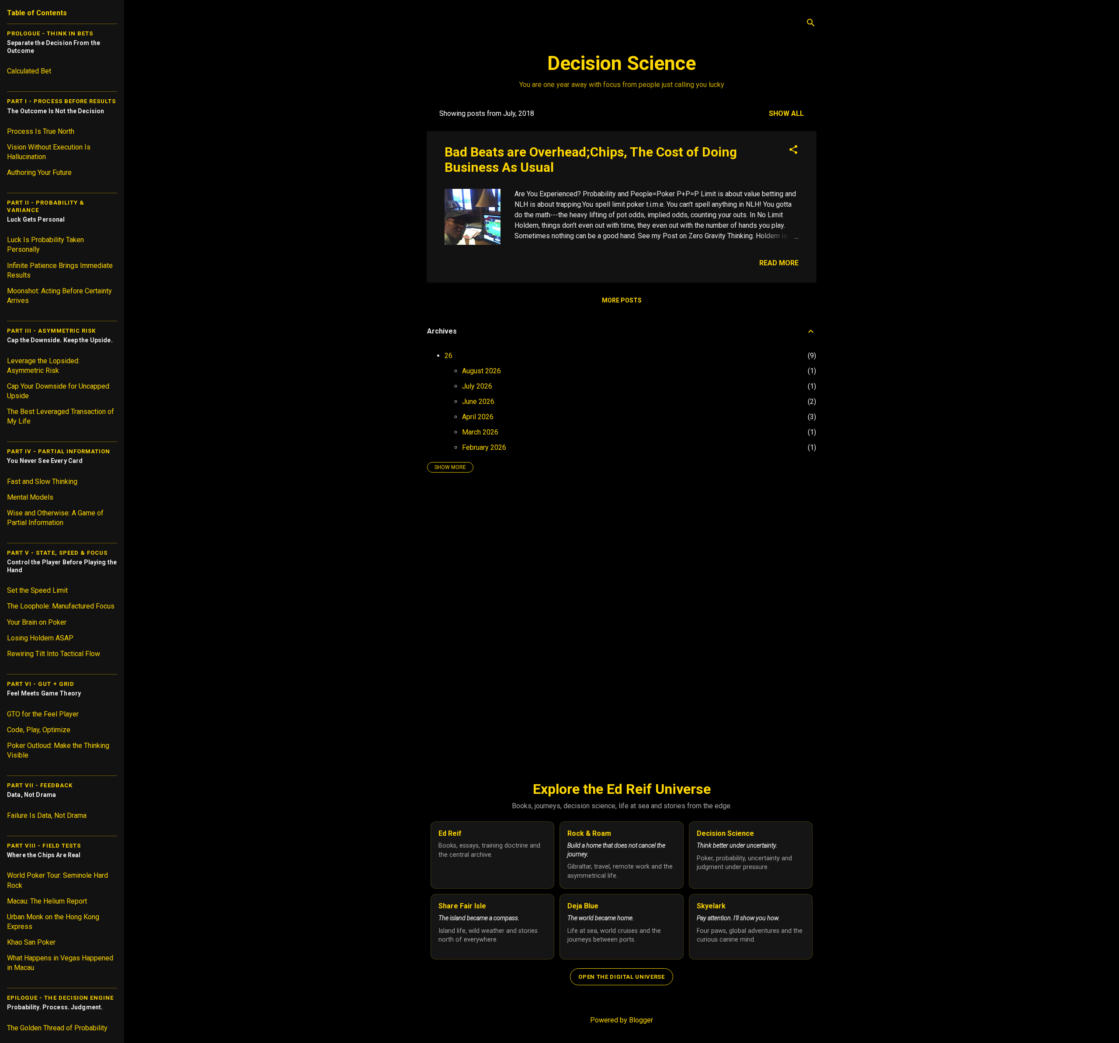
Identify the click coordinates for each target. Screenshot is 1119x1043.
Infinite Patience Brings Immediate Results (60, 270)
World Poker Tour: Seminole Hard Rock (57, 880)
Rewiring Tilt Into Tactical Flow (53, 654)
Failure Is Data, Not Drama (47, 815)
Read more (779, 263)
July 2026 (477, 386)
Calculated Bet (29, 71)
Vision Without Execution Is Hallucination (48, 152)
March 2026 (480, 432)
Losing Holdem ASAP (40, 638)
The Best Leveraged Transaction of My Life (60, 416)
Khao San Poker (31, 942)
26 (448, 355)
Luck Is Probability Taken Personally (45, 245)
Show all (786, 113)
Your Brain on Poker (36, 622)
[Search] (811, 23)
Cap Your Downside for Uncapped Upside (58, 391)
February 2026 (484, 447)
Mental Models (30, 497)
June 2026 (478, 401)
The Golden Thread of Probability (57, 1028)
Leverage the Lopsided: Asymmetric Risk (43, 366)
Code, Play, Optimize (38, 730)
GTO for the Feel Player (43, 714)
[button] (793, 150)
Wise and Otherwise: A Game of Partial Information (55, 518)
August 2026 (481, 371)
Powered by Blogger (621, 1020)
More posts (622, 300)
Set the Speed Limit (37, 590)
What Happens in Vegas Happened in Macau (60, 963)
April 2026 (477, 417)
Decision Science (621, 63)
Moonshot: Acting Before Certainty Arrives (59, 296)
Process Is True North (40, 131)
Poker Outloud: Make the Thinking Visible (58, 750)
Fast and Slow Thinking (42, 481)
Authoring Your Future (39, 172)
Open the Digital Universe (621, 976)
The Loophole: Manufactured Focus (61, 606)
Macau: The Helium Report (47, 901)
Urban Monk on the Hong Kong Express (53, 922)
